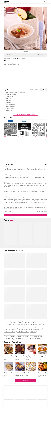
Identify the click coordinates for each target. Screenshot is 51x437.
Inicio (5, 5)
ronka (5, 359)
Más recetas (25, 380)
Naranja (33, 331)
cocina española (34, 334)
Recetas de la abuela (23, 331)
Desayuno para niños (36, 329)
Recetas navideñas (20, 338)
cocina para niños (9, 324)
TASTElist (8, 60)
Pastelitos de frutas (10, 329)
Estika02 (39, 376)
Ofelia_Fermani (17, 359)
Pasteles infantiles (10, 331)
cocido (19, 326)
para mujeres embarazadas (37, 324)
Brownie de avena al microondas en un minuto (30, 357)
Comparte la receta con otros (25, 215)
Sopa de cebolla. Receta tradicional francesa (19, 374)
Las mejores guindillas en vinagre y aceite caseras (8, 357)
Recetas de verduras (23, 329)
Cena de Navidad (9, 338)
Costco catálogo (21, 136)
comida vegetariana (10, 326)
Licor (25, 334)
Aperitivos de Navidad (36, 336)
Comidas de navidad (10, 336)
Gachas (19, 334)
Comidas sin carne (11, 5)
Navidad (26, 326)
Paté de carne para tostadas (8, 374)
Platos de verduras (10, 334)
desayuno (7, 322)
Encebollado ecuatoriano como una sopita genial (42, 357)
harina (33, 326)
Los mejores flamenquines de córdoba (41, 374)
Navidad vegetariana (23, 336)
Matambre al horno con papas (19, 357)
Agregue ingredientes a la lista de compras (26, 114)
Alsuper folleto (35, 136)
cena (20, 322)
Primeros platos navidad (34, 338)
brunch (14, 322)
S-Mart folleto (6, 136)
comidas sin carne (29, 322)
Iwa (4, 376)
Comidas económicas (22, 324)
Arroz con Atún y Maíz (31, 374)
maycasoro (28, 359)
